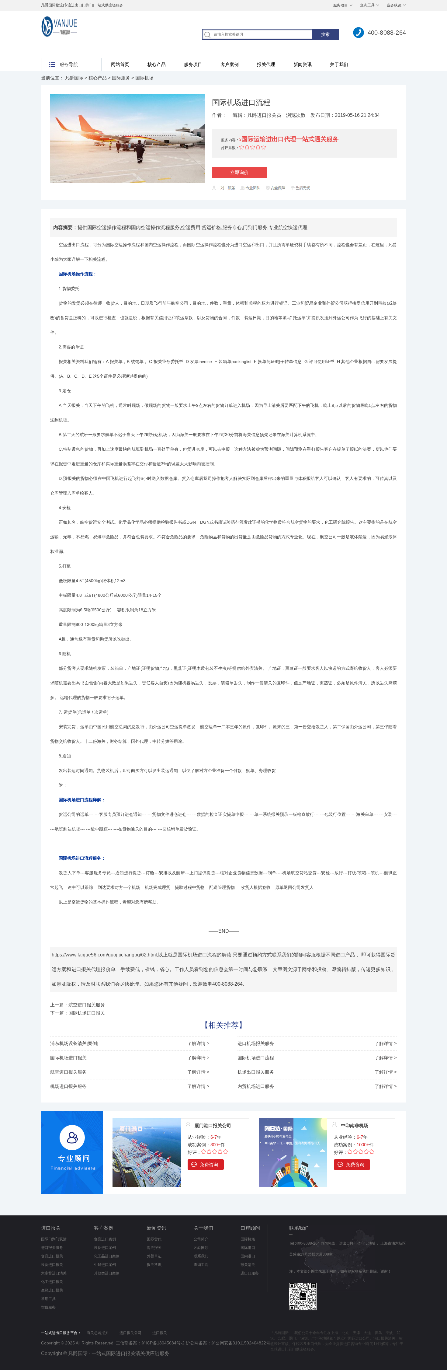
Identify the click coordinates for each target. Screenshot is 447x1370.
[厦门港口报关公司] (147, 1121)
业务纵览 (394, 5)
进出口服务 (250, 1273)
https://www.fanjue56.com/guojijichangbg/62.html (104, 954)
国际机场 (144, 77)
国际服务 (121, 77)
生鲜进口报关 (52, 1290)
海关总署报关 (98, 1333)
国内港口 (248, 1256)
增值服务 (48, 1307)
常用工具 (48, 1299)
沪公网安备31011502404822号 (240, 1342)
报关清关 (248, 1265)
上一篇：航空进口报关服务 (77, 1004)
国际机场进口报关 (68, 1057)
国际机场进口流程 (255, 1057)
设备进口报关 (52, 1265)
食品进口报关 (52, 1256)
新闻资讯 (302, 64)
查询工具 (367, 5)
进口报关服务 (52, 1248)
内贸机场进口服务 (255, 1086)
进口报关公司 (130, 1333)
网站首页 (120, 64)
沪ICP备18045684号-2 (163, 1342)
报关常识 (154, 1265)
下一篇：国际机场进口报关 (77, 1012)
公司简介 (201, 1239)
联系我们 (201, 1256)
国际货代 (154, 1239)
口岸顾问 (250, 1228)
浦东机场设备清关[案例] (74, 1043)
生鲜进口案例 (105, 1265)
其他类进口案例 (107, 1273)
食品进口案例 (105, 1239)
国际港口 (248, 1248)
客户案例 (229, 64)
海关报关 (154, 1248)
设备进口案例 (105, 1248)
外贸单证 (154, 1256)
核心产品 (156, 64)
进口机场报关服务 (255, 1043)
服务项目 (340, 5)
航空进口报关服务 (68, 1072)
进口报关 (51, 1228)
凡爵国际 (74, 77)
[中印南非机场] (293, 1121)
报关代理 (266, 64)
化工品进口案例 (107, 1256)
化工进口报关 (52, 1282)
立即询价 (239, 172)
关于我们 (339, 64)
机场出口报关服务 (255, 1072)
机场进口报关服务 (68, 1086)
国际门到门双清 (54, 1239)
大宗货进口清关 (54, 1273)
